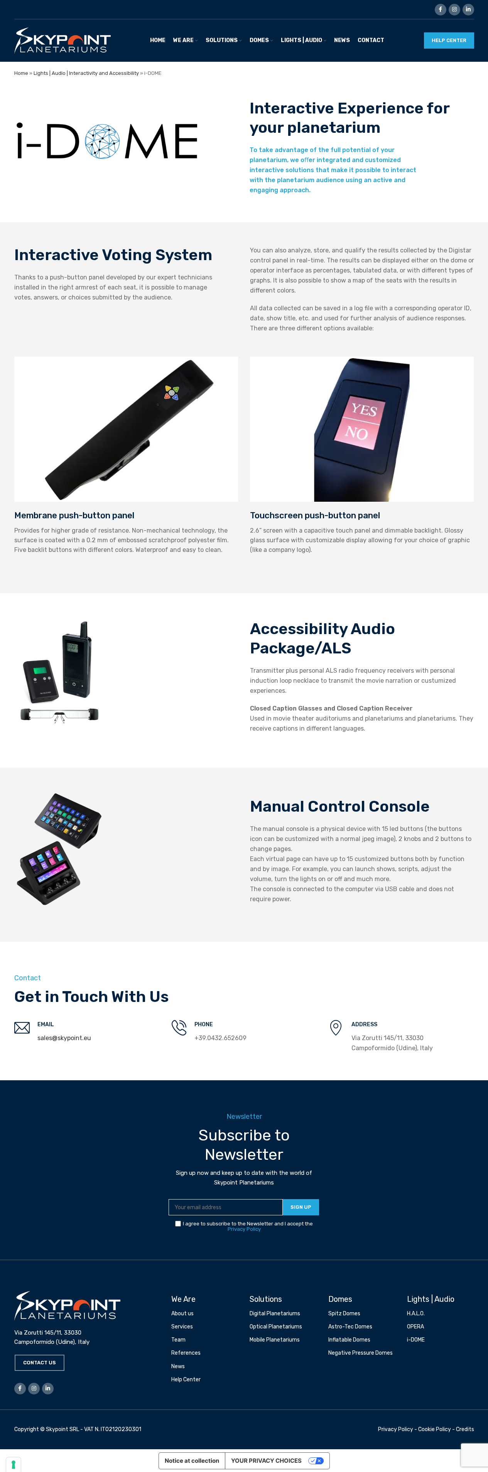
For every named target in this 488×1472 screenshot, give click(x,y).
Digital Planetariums (275, 1313)
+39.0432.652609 (220, 1038)
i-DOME (416, 1340)
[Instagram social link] (454, 9)
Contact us (39, 1362)
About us (182, 1313)
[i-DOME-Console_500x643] (59, 849)
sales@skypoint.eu (64, 1038)
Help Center (186, 1379)
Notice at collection (192, 1460)
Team (178, 1340)
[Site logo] (62, 40)
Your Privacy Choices (266, 1460)
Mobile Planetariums (275, 1340)
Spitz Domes (344, 1313)
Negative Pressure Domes (360, 1353)
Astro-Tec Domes (350, 1326)
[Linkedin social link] (468, 9)
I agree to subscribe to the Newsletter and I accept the (248, 1226)
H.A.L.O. (416, 1313)
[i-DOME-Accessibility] (59, 674)
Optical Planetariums (276, 1326)
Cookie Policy (434, 1429)
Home (21, 73)
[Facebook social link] (440, 9)
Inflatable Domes (349, 1340)
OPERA (415, 1326)
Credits (465, 1429)
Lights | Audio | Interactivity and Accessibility (86, 73)
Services (182, 1326)
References (186, 1353)
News (178, 1366)
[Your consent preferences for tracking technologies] (13, 1464)
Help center (449, 40)
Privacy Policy (244, 1229)
